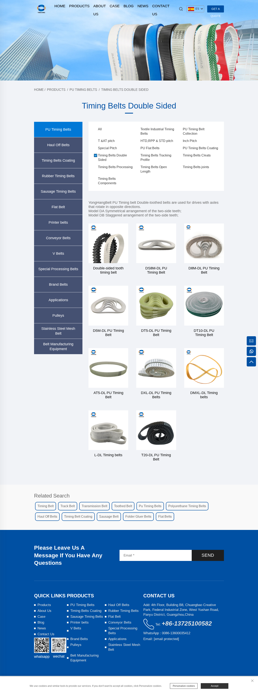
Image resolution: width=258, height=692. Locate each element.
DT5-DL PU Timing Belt (156, 333)
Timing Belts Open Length (153, 169)
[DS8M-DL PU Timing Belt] (156, 243)
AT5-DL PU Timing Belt (108, 395)
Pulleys (58, 315)
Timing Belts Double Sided (125, 89)
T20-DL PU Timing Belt (156, 457)
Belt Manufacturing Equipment (58, 346)
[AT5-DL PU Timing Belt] (108, 368)
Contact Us (161, 7)
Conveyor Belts (58, 238)
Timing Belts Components (107, 181)
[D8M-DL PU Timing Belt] (204, 243)
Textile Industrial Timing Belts (157, 131)
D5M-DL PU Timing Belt (108, 333)
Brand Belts (58, 284)
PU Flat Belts (149, 148)
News (142, 6)
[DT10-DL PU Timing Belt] (204, 305)
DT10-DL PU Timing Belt (204, 333)
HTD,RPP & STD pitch (156, 141)
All (100, 129)
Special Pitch (107, 148)
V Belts (58, 253)
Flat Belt (58, 207)
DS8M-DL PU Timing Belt (156, 270)
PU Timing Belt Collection (193, 131)
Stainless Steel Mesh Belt (58, 331)
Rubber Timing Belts (58, 176)
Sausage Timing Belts (58, 191)
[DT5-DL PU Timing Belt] (156, 305)
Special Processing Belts (58, 269)
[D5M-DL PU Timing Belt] (108, 305)
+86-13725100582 (187, 623)
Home (59, 6)
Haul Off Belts (58, 145)
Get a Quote (216, 9)
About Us (99, 7)
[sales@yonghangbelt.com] (251, 340)
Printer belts (58, 222)
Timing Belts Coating (58, 160)
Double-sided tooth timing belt (108, 270)
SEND (208, 555)
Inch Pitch (190, 141)
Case (115, 6)
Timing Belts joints (196, 167)
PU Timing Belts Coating (200, 148)
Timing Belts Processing (115, 167)
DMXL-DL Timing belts (204, 395)
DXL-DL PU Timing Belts (156, 395)
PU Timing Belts (83, 89)
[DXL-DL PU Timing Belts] (156, 368)
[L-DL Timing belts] (108, 430)
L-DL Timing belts (108, 455)
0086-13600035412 (176, 633)
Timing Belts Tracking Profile (155, 157)
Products (79, 6)
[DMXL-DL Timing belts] (204, 368)
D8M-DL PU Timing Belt (204, 270)
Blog (129, 6)
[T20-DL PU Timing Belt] (156, 430)
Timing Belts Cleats (197, 155)
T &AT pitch (106, 141)
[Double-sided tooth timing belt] (108, 243)
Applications (58, 300)
